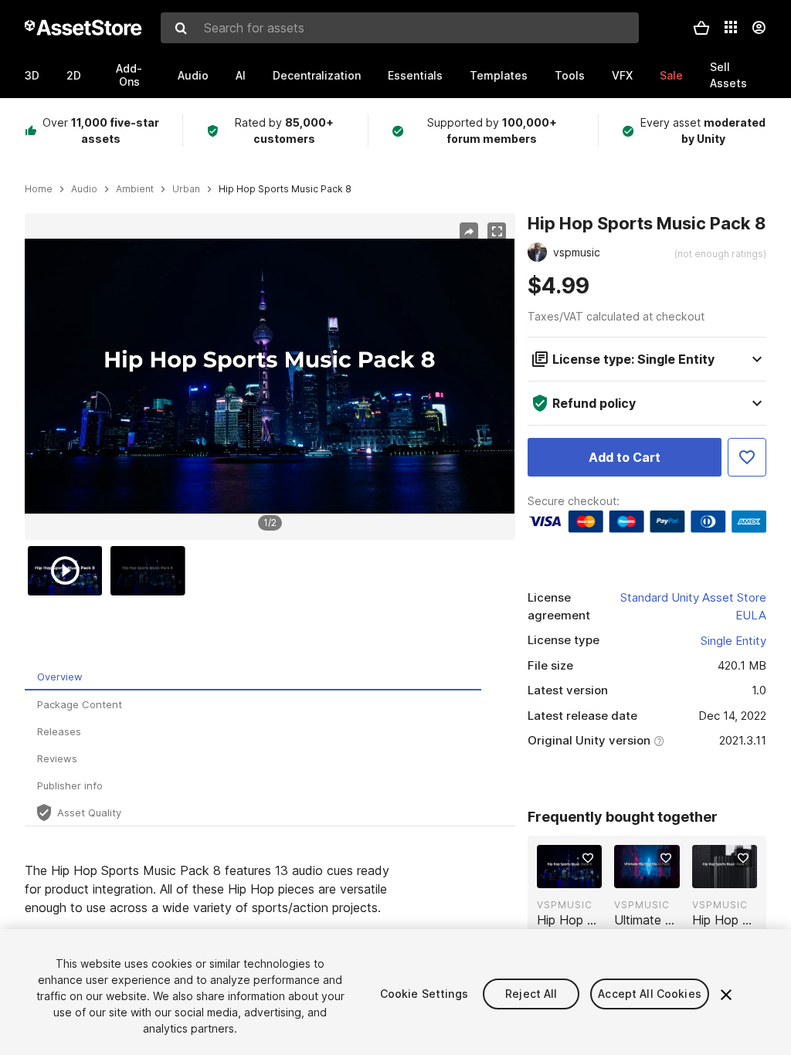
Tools (570, 75)
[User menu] (758, 28)
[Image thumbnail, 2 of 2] (151, 570)
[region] (269, 376)
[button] (701, 28)
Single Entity (733, 640)
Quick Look (577, 875)
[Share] (469, 231)
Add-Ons (129, 75)
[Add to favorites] (588, 858)
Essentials (415, 75)
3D (32, 75)
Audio (193, 75)
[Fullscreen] (496, 231)
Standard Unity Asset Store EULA (693, 606)
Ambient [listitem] (135, 189)
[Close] (726, 995)
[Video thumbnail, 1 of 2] (68, 570)
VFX (622, 75)
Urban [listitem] (186, 189)
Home (39, 189)
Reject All (531, 993)
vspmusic (564, 905)
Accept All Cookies (649, 993)
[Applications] (730, 27)
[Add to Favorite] (747, 457)
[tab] (253, 676)
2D (73, 75)
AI (241, 75)
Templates (499, 75)
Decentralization (317, 75)
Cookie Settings (424, 993)
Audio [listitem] (84, 189)
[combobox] (400, 27)
